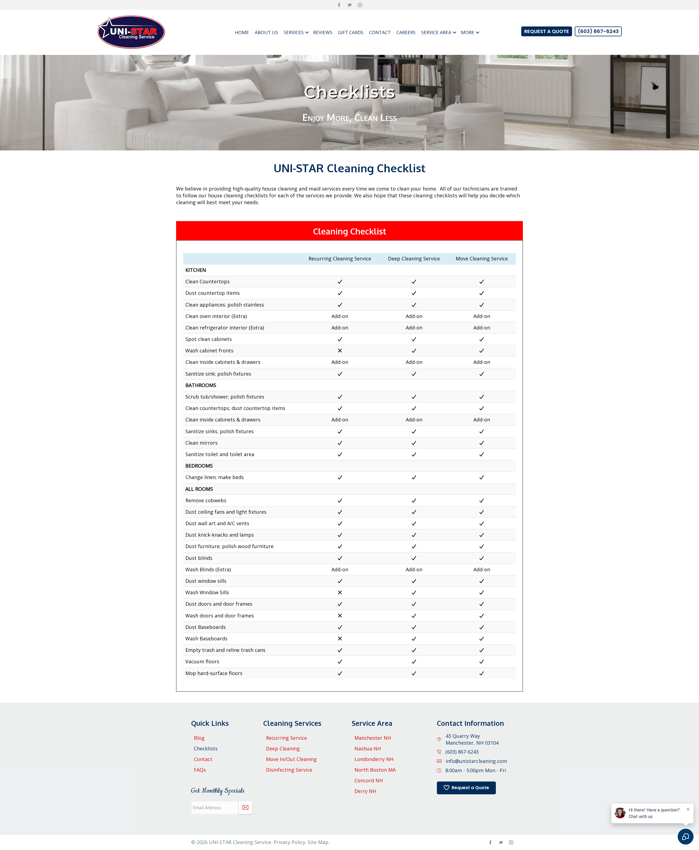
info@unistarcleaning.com (476, 761)
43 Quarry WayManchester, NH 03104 (472, 739)
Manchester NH (372, 738)
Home (242, 32)
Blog (199, 738)
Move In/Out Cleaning (291, 759)
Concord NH (368, 780)
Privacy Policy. (291, 842)
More (467, 32)
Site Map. (319, 842)
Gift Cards (350, 32)
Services (294, 32)
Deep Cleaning (283, 748)
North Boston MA (375, 769)
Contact (380, 32)
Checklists (206, 748)
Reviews (322, 32)
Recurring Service (286, 738)
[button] (307, 32)
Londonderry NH (373, 759)
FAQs (200, 769)
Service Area (436, 32)
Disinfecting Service (289, 769)
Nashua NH (367, 748)
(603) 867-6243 (462, 751)
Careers (406, 32)
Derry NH (365, 791)
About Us (266, 32)
